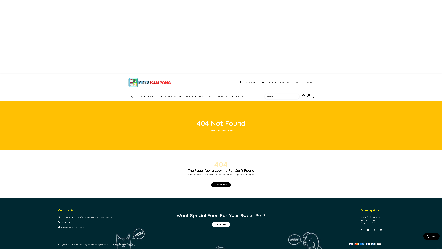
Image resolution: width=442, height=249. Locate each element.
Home (212, 130)
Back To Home (221, 185)
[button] (313, 96)
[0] (302, 96)
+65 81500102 (67, 222)
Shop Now (221, 224)
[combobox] (282, 96)
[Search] (296, 96)
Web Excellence (119, 245)
